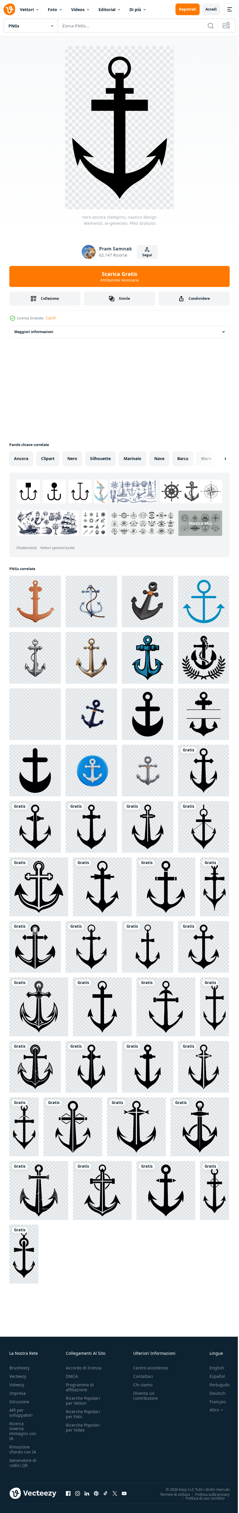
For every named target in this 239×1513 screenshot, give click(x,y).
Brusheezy (19, 1368)
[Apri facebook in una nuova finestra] (68, 1493)
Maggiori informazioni (33, 331)
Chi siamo (142, 1384)
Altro (210, 1410)
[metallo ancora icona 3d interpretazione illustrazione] (147, 770)
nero (72, 458)
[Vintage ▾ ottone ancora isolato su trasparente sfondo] (91, 658)
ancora (21, 458)
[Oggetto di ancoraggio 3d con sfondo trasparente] (35, 601)
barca (182, 458)
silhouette (100, 458)
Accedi (211, 9)
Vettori (27, 9)
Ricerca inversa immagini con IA (22, 1431)
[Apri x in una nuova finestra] (115, 1493)
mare (206, 458)
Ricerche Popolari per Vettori (83, 1400)
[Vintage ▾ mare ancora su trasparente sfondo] (35, 658)
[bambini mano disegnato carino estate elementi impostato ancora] (203, 601)
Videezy (16, 1384)
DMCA (72, 1376)
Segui (147, 255)
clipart (48, 458)
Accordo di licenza (83, 1368)
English (212, 1368)
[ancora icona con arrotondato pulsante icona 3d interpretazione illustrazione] (91, 770)
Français (213, 1401)
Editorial (107, 9)
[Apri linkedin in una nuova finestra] (87, 1493)
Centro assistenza (150, 1368)
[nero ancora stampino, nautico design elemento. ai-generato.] (203, 770)
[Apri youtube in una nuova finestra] (124, 1493)
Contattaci (143, 1376)
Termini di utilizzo (171, 1494)
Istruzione (19, 1401)
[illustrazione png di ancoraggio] (147, 658)
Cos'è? (51, 318)
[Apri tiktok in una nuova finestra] (105, 1493)
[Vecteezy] (9, 9)
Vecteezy (17, 1376)
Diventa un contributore (145, 1395)
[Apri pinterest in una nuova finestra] (96, 1493)
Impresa (17, 1393)
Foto (52, 9)
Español (213, 1376)
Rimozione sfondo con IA (22, 1449)
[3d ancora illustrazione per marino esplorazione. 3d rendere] (147, 601)
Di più (135, 9)
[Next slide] (216, 459)
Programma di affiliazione (80, 1387)
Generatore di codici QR (22, 1463)
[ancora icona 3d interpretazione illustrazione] (91, 714)
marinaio (132, 458)
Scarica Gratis (119, 276)
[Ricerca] (210, 25)
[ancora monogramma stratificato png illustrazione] (203, 714)
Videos (78, 9)
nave (159, 458)
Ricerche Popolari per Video (83, 1427)
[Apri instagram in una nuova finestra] (77, 1493)
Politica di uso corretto (200, 1497)
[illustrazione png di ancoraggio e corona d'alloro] (203, 658)
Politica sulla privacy (208, 1494)
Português (215, 1384)
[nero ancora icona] (147, 714)
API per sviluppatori (21, 1412)
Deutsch (213, 1393)
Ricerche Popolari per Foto (83, 1414)
